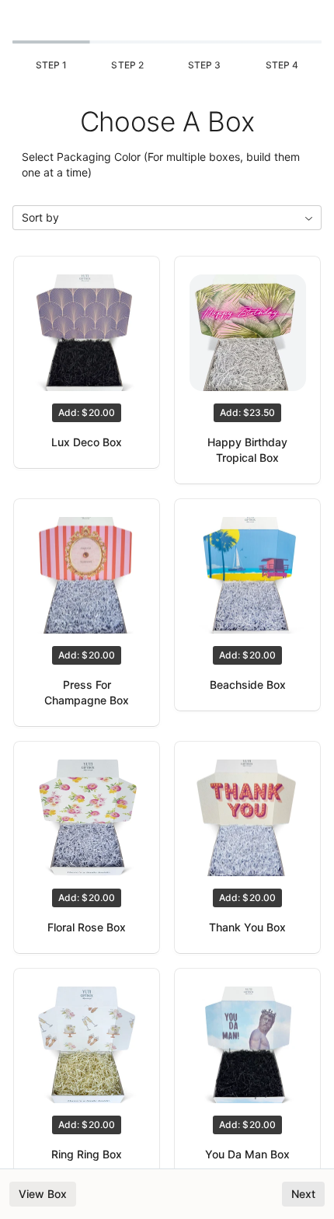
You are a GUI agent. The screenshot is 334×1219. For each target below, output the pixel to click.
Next (303, 1193)
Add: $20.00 (86, 412)
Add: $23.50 (247, 412)
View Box (43, 1193)
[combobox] (167, 217)
